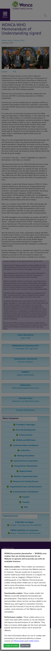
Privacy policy (19, 641)
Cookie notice (33, 641)
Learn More (25, 645)
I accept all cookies (11, 645)
